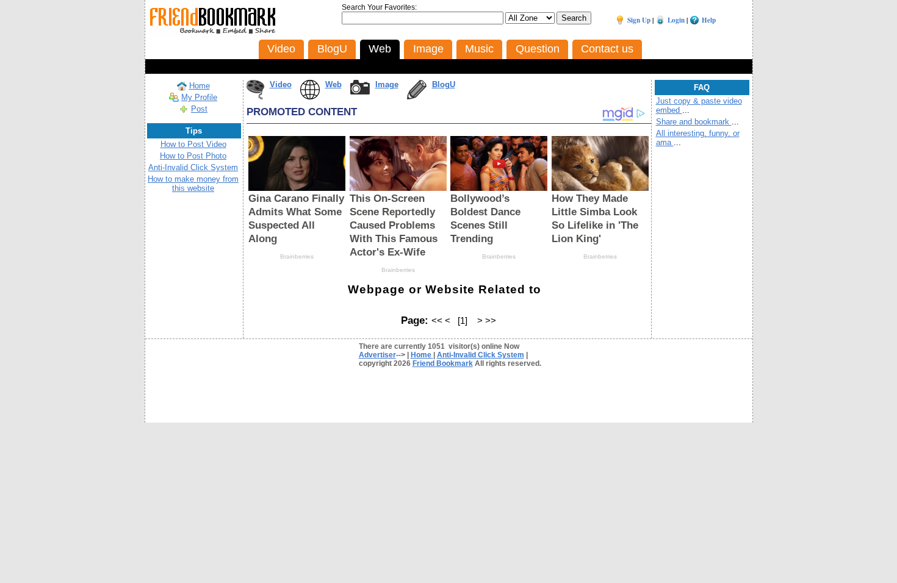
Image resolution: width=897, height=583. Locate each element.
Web (333, 84)
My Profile (199, 97)
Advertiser (377, 355)
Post (199, 108)
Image (386, 84)
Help (709, 20)
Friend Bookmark (442, 363)
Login (676, 20)
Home (199, 85)
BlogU (443, 84)
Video (281, 84)
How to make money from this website (193, 183)
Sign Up (638, 20)
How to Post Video (193, 144)
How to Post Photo (193, 155)
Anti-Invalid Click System (193, 167)
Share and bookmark (694, 121)
